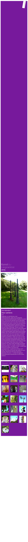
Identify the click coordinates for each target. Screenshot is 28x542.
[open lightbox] (14, 290)
